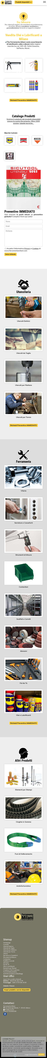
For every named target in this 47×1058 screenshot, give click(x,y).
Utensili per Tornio (9, 952)
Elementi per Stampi (10, 968)
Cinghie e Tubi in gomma (11, 970)
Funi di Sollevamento (10, 972)
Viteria (5, 953)
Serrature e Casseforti (10, 955)
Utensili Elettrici (8, 946)
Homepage (6, 943)
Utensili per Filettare (10, 950)
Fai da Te (6, 964)
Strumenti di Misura (9, 957)
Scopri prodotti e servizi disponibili (17, 990)
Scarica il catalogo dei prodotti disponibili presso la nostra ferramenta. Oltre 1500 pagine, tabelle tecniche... (23, 121)
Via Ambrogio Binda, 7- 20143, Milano (17, 1008)
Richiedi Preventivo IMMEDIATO (23, 100)
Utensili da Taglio (9, 948)
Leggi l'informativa (31, 1055)
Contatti (6, 944)
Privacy (27, 248)
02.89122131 (9, 1010)
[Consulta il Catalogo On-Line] (23, 187)
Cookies (35, 248)
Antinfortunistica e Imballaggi (13, 973)
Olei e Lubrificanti (9, 966)
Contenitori (7, 959)
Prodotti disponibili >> (24, 2)
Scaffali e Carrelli (8, 961)
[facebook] (5, 1014)
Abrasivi (6, 963)
